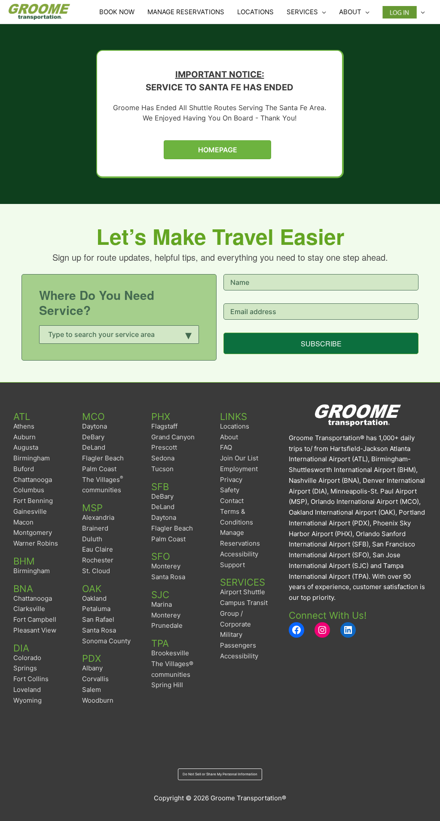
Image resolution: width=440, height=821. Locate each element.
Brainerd (95, 528)
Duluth (92, 539)
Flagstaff (164, 426)
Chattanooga (32, 479)
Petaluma (96, 609)
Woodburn (97, 700)
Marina (161, 604)
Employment (239, 469)
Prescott (164, 447)
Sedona (162, 458)
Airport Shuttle (242, 592)
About (229, 437)
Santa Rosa (99, 630)
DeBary (93, 437)
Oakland (94, 598)
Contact (232, 501)
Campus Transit (244, 603)
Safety (229, 490)
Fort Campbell (34, 619)
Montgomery (32, 532)
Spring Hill (167, 685)
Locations (234, 426)
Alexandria (98, 517)
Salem (91, 689)
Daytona (94, 426)
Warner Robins (35, 543)
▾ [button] (188, 334)
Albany (92, 668)
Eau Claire (97, 549)
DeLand (93, 447)
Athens (23, 426)
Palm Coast (99, 469)
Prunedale (167, 625)
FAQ (226, 447)
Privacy (231, 479)
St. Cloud (96, 571)
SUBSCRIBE (321, 344)
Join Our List (239, 458)
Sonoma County (106, 641)
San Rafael (98, 619)
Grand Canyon (173, 437)
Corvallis (95, 679)
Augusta (25, 447)
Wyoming (27, 700)
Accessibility (239, 656)
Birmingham (31, 458)
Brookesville (170, 653)
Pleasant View (34, 630)
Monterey (165, 566)
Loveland (27, 689)
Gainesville (30, 511)
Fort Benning (33, 501)
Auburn (24, 437)
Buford (23, 469)
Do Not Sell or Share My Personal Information (220, 774)
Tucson (162, 469)
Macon (23, 522)
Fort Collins (31, 679)
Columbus (28, 490)
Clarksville (29, 609)
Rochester (97, 560)
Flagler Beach (103, 458)
